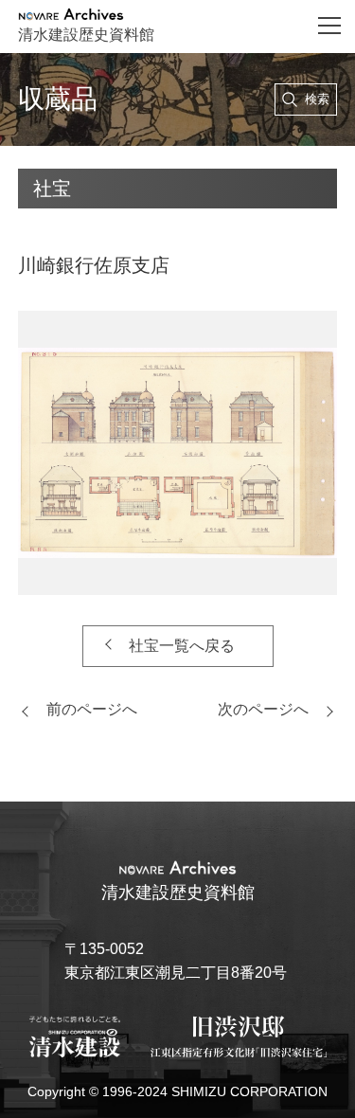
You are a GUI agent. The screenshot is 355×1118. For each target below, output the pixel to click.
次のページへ (263, 709)
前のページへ (91, 709)
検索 (317, 99)
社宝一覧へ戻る (182, 646)
